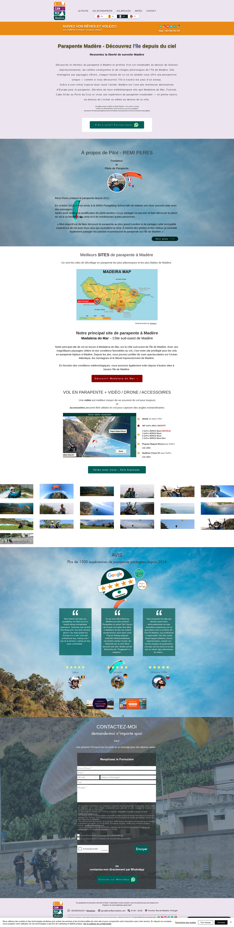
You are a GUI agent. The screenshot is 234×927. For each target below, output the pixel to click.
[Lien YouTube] (167, 26)
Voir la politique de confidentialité (97, 923)
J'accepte (221, 922)
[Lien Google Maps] (178, 26)
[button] (99, 436)
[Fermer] (230, 922)
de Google (105, 829)
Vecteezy (153, 323)
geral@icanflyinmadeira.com (88, 814)
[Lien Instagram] (164, 26)
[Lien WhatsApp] (160, 26)
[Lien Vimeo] (171, 26)
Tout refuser (205, 922)
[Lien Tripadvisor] (174, 26)
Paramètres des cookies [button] (185, 922)
